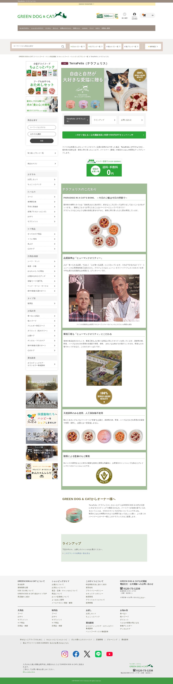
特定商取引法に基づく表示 (96, 584)
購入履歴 (124, 18)
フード (91, 28)
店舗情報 (99, 639)
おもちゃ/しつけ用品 (36, 271)
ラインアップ (99, 120)
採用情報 (89, 603)
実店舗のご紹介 (24, 597)
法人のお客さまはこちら (59, 643)
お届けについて (58, 584)
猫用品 (30, 303)
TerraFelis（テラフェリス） (76, 120)
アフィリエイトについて (95, 600)
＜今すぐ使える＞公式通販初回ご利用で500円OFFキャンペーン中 (104, 135)
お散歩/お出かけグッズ (36, 276)
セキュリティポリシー (94, 594)
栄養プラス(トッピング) (37, 212)
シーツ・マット (34, 261)
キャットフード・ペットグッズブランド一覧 (73, 56)
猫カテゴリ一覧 (113, 46)
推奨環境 (89, 597)
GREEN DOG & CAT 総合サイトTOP (32, 594)
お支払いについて (59, 587)
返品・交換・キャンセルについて (65, 591)
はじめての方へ (24, 28)
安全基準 (21, 584)
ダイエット (124, 620)
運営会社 (89, 587)
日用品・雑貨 (106, 28)
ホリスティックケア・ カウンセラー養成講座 (36, 364)
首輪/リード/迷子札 (35, 281)
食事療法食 (32, 202)
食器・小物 (32, 266)
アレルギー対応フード (36, 326)
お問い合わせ (126, 120)
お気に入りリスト (65, 28)
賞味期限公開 (23, 587)
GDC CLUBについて (26, 591)
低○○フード (32, 321)
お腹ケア (31, 336)
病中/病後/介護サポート (37, 291)
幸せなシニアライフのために (31, 639)
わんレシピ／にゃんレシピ (56, 639)
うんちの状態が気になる (129, 623)
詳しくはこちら (29, 672)
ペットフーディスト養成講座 (97, 631)
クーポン (48, 28)
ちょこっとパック (34, 184)
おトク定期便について (60, 597)
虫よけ (30, 244)
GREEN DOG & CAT (26, 56)
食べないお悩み (34, 316)
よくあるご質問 (58, 600)
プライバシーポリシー (94, 591)
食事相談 (153, 46)
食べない (123, 613)
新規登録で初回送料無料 (86, 4)
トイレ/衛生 (32, 239)
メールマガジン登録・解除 (62, 603)
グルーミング (112, 639)
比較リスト (76, 28)
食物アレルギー (126, 626)
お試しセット (33, 179)
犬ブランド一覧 (95, 46)
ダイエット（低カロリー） (38, 331)
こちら (141, 597)
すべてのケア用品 (34, 234)
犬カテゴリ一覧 (77, 46)
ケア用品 (21, 623)
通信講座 (124, 639)
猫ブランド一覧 (131, 46)
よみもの (85, 28)
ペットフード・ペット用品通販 (45, 56)
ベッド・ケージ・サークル (38, 286)
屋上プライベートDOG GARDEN (36, 643)
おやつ (98, 28)
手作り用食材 (33, 207)
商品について (57, 594)
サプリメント (33, 221)
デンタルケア (125, 629)
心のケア (31, 249)
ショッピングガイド (37, 28)
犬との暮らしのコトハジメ (81, 639)
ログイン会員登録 (134, 18)
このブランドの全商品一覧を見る (77, 553)
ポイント (55, 28)
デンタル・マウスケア (36, 340)
